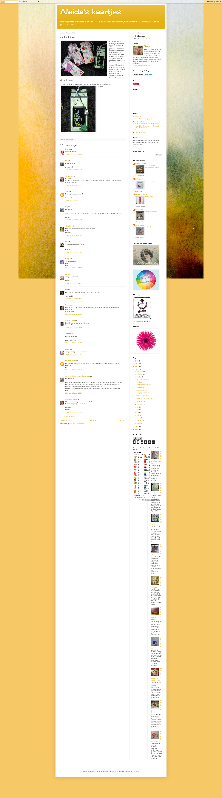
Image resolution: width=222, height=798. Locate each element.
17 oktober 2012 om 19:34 (73, 393)
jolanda (67, 149)
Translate (148, 38)
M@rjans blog (139, 179)
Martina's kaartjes (141, 163)
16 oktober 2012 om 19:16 (73, 185)
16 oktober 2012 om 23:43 (73, 327)
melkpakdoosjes (141, 390)
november (140, 374)
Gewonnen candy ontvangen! (145, 398)
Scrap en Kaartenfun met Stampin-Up (77, 376)
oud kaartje (148, 227)
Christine (68, 226)
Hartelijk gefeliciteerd (151, 211)
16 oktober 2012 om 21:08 (73, 268)
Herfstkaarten (140, 387)
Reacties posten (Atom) (77, 424)
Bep (66, 207)
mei (138, 412)
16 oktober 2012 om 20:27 (73, 235)
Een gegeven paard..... (143, 393)
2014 (137, 364)
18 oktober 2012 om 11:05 (73, 412)
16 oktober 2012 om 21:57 (73, 299)
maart (139, 418)
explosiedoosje (139, 121)
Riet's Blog (139, 210)
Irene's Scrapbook (141, 194)
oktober (139, 377)
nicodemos (114, 771)
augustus (140, 404)
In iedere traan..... (150, 196)
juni (138, 410)
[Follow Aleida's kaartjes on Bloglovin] (143, 76)
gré (66, 160)
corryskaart (69, 176)
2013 (137, 366)
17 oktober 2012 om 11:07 (73, 343)
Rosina (67, 305)
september (140, 401)
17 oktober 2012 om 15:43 (73, 370)
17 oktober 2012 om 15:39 (73, 354)
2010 (137, 429)
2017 (137, 361)
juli (138, 407)
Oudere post (121, 420)
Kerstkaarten (140, 382)
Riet (66, 241)
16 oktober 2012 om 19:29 (73, 200)
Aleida (148, 46)
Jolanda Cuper (70, 320)
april (138, 415)
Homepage (93, 420)
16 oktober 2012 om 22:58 (73, 314)
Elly (66, 289)
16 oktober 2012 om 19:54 (73, 220)
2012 (137, 369)
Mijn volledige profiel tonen (141, 66)
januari (139, 423)
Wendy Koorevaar (71, 399)
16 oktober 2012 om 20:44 (73, 252)
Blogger (136, 771)
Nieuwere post (65, 420)
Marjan (67, 349)
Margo (67, 259)
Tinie (66, 191)
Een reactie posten (69, 416)
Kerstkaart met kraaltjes (143, 385)
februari (139, 420)
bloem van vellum (142, 395)
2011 (137, 427)
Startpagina (138, 116)
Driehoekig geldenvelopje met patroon (147, 123)
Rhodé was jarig (149, 181)
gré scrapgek (139, 225)
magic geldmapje (140, 132)
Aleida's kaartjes (90, 11)
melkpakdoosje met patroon (143, 119)
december (140, 371)
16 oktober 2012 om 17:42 (73, 154)
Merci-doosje (139, 130)
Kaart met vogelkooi (142, 379)
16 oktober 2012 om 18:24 (73, 170)
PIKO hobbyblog (70, 360)
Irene (67, 274)
